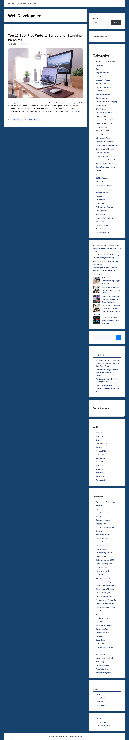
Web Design (100, 222)
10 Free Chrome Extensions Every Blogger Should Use (111, 280)
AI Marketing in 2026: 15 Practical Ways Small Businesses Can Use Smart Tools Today (107, 248)
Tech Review (100, 203)
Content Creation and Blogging (106, 102)
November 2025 (101, 444)
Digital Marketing (102, 116)
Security (99, 171)
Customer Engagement (104, 113)
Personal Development (104, 156)
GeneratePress (78, 737)
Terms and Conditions (103, 726)
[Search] (118, 337)
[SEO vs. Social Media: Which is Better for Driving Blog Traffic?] (96, 320)
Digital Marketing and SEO (105, 120)
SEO (97, 174)
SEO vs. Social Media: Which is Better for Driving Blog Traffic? (111, 320)
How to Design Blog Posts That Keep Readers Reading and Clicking (107, 372)
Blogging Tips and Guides (105, 87)
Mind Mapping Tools (103, 138)
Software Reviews (102, 192)
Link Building (100, 134)
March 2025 (100, 447)
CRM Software (101, 109)
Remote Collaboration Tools (105, 163)
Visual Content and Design (105, 218)
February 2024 (101, 480)
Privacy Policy (101, 722)
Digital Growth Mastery (22, 3)
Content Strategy (102, 105)
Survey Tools (100, 200)
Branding (99, 91)
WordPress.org (101, 705)
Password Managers (103, 153)
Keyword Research (102, 131)
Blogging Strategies (103, 80)
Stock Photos (100, 196)
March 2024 (100, 476)
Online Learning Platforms (105, 149)
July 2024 (99, 462)
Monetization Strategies (104, 142)
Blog (97, 69)
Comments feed (101, 702)
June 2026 (99, 436)
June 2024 (99, 465)
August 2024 (100, 458)
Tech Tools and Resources (105, 207)
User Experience (101, 211)
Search (95, 18)
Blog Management (102, 73)
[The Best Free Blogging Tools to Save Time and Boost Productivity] (96, 299)
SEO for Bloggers (102, 178)
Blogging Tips (101, 84)
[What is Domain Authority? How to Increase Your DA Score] (96, 289)
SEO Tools (99, 182)
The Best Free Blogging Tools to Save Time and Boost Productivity (110, 299)
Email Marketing (101, 127)
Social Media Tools (102, 189)
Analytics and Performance (105, 62)
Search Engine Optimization (105, 167)
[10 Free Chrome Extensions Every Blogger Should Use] (96, 280)
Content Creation (102, 98)
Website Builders (16, 119)
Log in (98, 695)
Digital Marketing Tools (104, 123)
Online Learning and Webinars (106, 145)
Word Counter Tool (99, 274)
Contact (98, 719)
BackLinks (99, 65)
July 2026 (99, 433)
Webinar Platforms (102, 225)
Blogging (99, 76)
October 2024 (101, 455)
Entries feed (100, 698)
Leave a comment (33, 119)
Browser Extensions (103, 94)
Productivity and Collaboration (106, 160)
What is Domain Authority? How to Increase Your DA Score (111, 290)
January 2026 (100, 440)
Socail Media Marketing (104, 185)
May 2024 (99, 469)
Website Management (103, 232)
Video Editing (100, 214)
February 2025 (101, 451)
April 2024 (99, 473)
